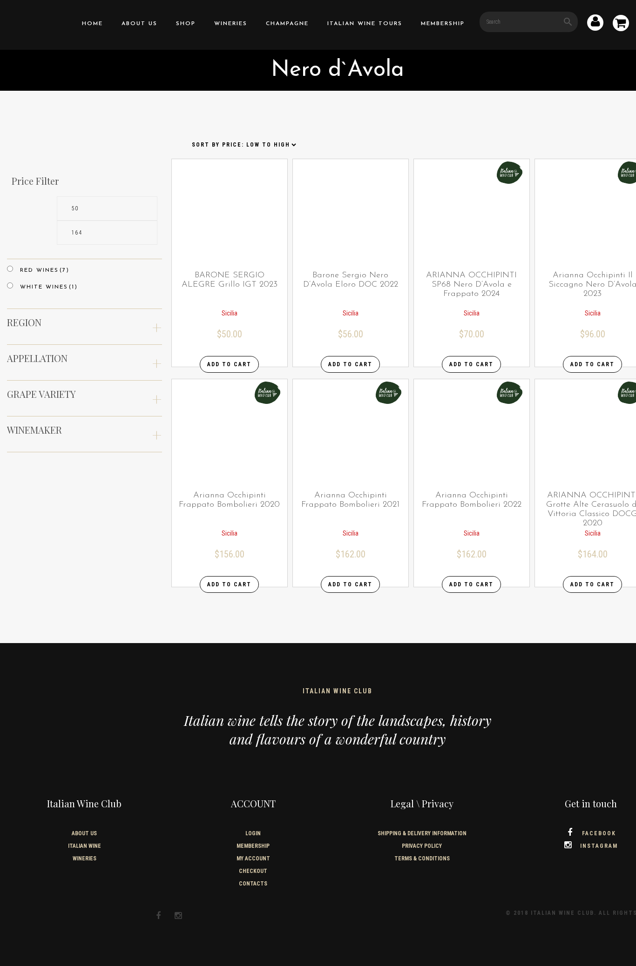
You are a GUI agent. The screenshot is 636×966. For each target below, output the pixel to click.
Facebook (599, 833)
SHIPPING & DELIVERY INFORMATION (422, 833)
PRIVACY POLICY (422, 846)
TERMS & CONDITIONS (422, 858)
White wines (49, 287)
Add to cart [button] (229, 364)
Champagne (287, 24)
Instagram (599, 846)
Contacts (253, 883)
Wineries (230, 24)
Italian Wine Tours (364, 24)
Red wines (44, 270)
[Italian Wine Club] (31, 22)
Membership (443, 24)
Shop (186, 24)
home (92, 24)
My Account (253, 858)
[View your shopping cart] (621, 25)
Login (253, 833)
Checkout (253, 871)
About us (139, 24)
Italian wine (84, 846)
